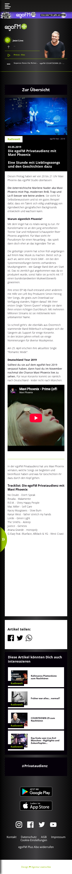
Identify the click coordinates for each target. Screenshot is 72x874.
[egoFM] (16, 30)
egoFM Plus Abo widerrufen (36, 847)
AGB (44, 837)
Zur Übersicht (36, 89)
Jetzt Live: (17, 40)
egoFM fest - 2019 (57, 138)
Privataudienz (36, 766)
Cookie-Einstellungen (33, 840)
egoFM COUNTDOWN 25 (50, 63)
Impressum (58, 837)
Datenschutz (29, 837)
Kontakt (11, 837)
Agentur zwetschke (41, 866)
